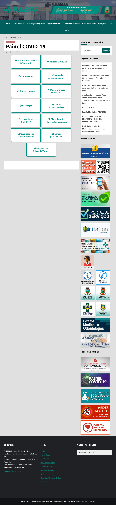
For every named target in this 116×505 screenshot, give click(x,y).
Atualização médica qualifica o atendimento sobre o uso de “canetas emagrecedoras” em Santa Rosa (96, 99)
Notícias (67, 30)
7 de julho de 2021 (13, 52)
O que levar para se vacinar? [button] (57, 91)
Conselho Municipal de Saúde (51, 478)
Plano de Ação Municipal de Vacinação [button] (56, 120)
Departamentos (53, 23)
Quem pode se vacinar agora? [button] (56, 76)
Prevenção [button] (27, 105)
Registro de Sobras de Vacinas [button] (41, 149)
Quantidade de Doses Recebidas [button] (26, 135)
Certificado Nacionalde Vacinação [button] (27, 62)
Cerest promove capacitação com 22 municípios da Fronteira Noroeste (95, 78)
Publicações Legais (35, 23)
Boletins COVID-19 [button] (58, 61)
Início (8, 23)
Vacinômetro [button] (27, 76)
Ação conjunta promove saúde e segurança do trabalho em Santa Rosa (95, 88)
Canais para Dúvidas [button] (56, 135)
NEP (42, 474)
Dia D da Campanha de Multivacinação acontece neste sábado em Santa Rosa (94, 129)
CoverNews (79, 501)
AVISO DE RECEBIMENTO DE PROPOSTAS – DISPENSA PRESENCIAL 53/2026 (93, 119)
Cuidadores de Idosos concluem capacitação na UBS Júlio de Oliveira (94, 68)
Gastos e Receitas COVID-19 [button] (27, 120)
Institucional (17, 23)
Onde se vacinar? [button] (27, 91)
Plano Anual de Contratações (94, 23)
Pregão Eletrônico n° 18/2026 (94, 112)
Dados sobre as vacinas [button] (56, 105)
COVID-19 (45, 459)
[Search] (110, 23)
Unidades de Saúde (72, 23)
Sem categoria (10, 42)
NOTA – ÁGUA (88, 107)
